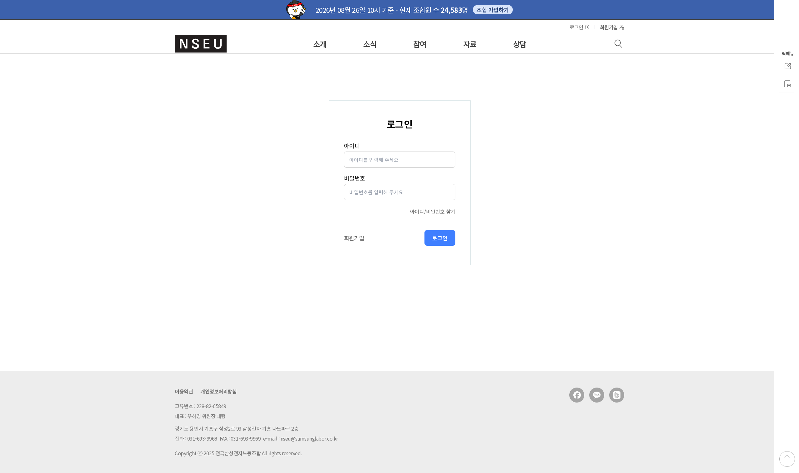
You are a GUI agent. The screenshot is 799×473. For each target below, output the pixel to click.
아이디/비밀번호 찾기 (432, 211)
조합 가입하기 (493, 10)
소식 (370, 43)
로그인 (576, 27)
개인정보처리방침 (218, 391)
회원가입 (609, 27)
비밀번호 (354, 178)
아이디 (352, 145)
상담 (520, 43)
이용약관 (184, 391)
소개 (320, 43)
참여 (420, 43)
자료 (470, 43)
